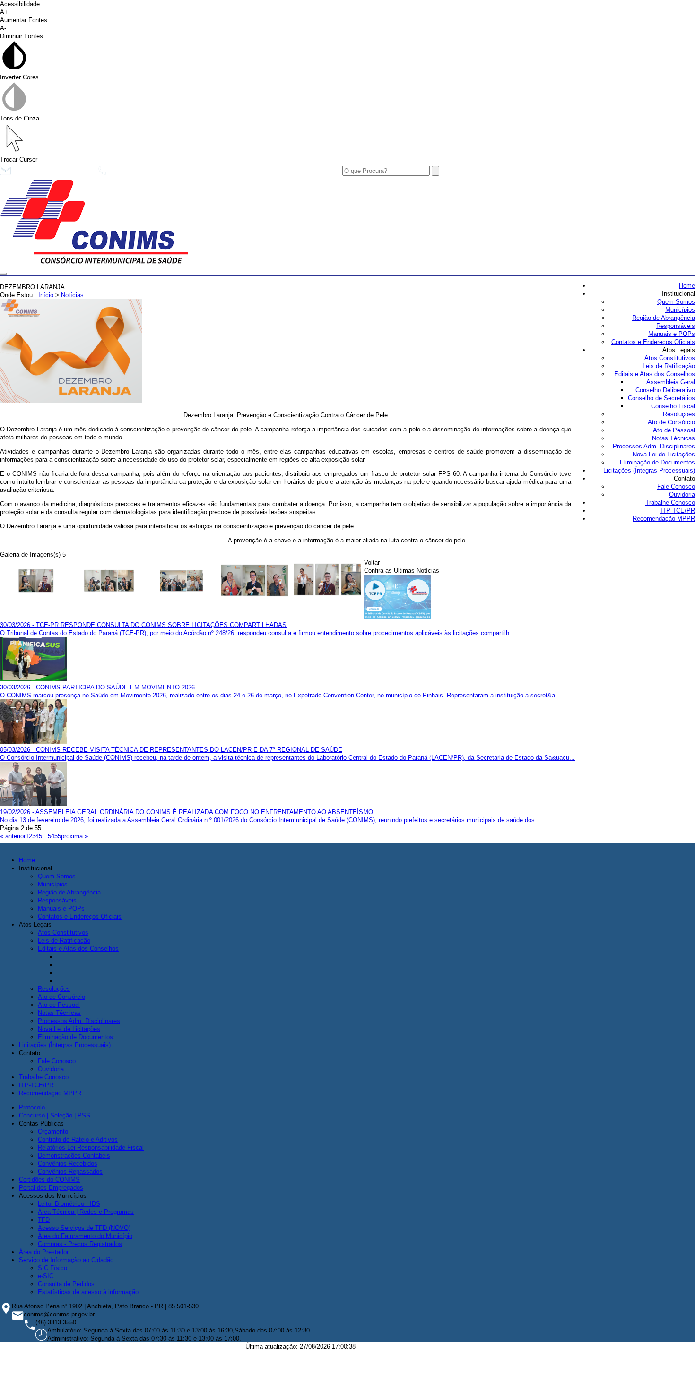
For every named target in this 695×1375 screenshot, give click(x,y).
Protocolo (32, 1107)
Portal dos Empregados (51, 1187)
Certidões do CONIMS (49, 1179)
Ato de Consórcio (671, 422)
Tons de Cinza (19, 118)
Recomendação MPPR (664, 518)
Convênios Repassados (70, 1171)
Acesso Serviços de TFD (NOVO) (84, 1227)
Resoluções (679, 414)
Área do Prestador (44, 1251)
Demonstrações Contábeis (74, 1155)
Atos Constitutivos (669, 357)
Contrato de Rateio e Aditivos (78, 1139)
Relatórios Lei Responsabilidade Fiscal (91, 1147)
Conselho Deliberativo (665, 390)
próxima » (74, 836)
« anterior (13, 836)
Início (45, 295)
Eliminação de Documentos (657, 462)
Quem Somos (676, 301)
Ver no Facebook (197, 173)
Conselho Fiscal (673, 406)
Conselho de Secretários (661, 398)
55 (57, 836)
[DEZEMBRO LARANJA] (71, 400)
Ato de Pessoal (674, 430)
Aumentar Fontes (23, 16)
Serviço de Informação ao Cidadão (66, 1259)
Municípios (680, 309)
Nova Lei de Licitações (664, 454)
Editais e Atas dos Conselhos (654, 374)
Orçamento (53, 1131)
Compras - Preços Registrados (80, 1243)
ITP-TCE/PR (677, 510)
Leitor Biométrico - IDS (69, 1203)
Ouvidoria (682, 494)
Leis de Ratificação (669, 366)
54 (51, 836)
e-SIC (45, 1276)
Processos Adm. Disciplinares (654, 446)
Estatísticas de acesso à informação (88, 1292)
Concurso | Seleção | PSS (54, 1115)
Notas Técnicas (673, 438)
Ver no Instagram (268, 173)
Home (687, 285)
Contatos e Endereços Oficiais (653, 341)
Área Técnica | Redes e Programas (86, 1211)
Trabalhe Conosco (670, 502)
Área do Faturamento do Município (85, 1235)
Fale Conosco (676, 486)
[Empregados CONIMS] (36, 582)
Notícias (72, 295)
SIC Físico (52, 1268)
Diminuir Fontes (21, 32)
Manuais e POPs (671, 333)
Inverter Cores (19, 77)
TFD (44, 1219)
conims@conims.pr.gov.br (52, 173)
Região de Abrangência (663, 317)
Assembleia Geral (670, 382)
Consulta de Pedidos (66, 1284)
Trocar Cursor (18, 159)
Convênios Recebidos (67, 1163)
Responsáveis (675, 325)
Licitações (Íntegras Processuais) (649, 470)
